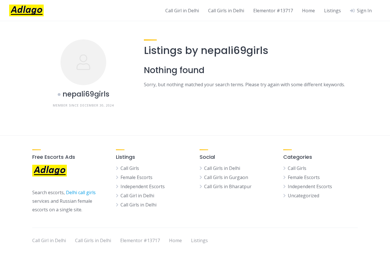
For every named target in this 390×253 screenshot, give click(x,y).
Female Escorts (136, 177)
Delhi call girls (81, 192)
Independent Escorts (142, 186)
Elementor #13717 (273, 10)
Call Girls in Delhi (226, 10)
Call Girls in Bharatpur (228, 186)
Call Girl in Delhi (182, 10)
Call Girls (129, 168)
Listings (332, 10)
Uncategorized (303, 195)
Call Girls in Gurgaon (226, 177)
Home (308, 10)
